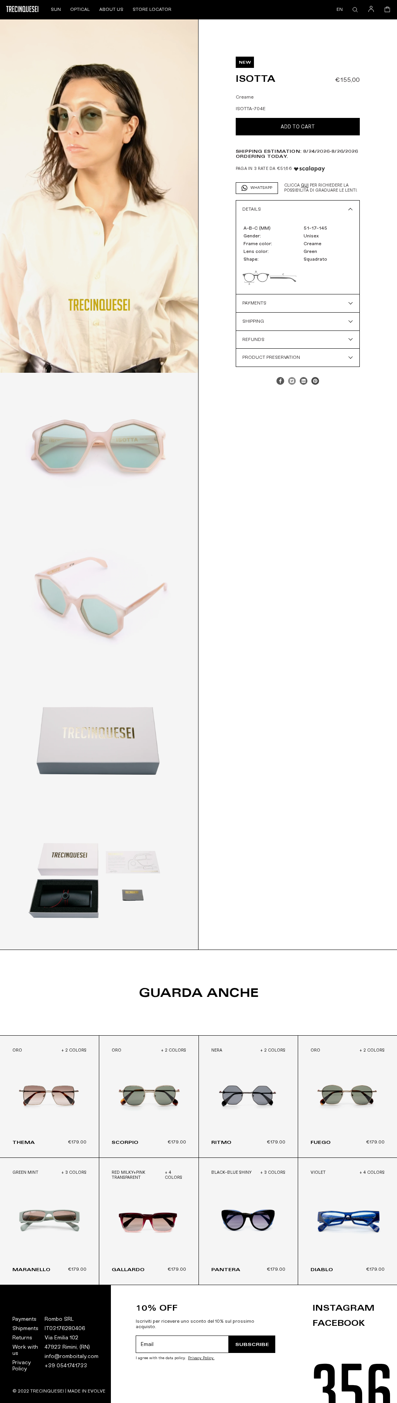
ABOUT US (111, 9)
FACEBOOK (338, 1323)
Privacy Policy (21, 1365)
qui (305, 185)
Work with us (25, 1350)
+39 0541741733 (66, 1365)
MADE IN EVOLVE (86, 1391)
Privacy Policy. (201, 1358)
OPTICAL (80, 9)
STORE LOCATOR (152, 9)
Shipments (25, 1328)
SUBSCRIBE (252, 1344)
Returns (22, 1337)
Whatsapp (261, 187)
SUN (56, 9)
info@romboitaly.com (71, 1356)
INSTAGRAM (343, 1308)
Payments (24, 1319)
